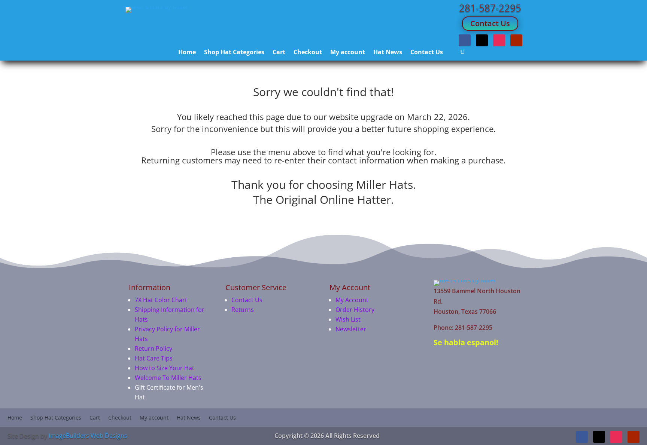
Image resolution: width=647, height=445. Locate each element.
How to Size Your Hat (164, 368)
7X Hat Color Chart (161, 300)
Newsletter (350, 329)
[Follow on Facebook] (465, 40)
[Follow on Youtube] (516, 40)
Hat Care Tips (154, 358)
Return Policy (153, 348)
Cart (279, 52)
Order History (354, 310)
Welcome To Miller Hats (168, 378)
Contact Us (490, 23)
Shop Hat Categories (234, 52)
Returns (242, 310)
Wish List (348, 319)
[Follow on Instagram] (499, 40)
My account (347, 52)
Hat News (387, 52)
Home (187, 52)
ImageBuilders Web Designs (88, 436)
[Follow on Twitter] (482, 40)
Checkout (308, 52)
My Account (351, 300)
